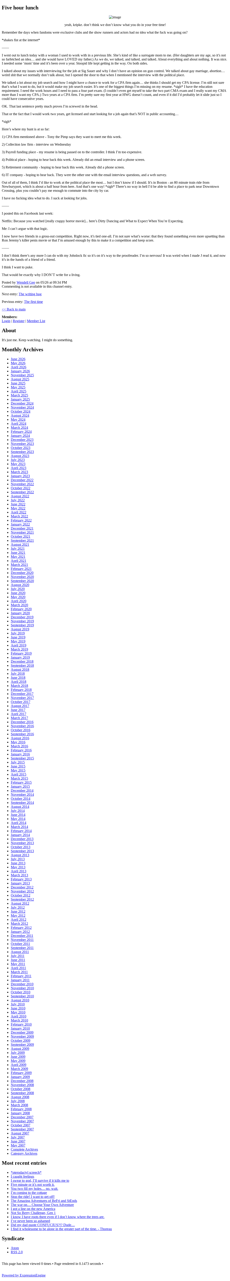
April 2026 (18, 367)
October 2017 (20, 702)
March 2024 (19, 427)
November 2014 (22, 794)
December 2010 (22, 984)
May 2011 (18, 964)
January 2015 (20, 786)
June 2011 (18, 960)
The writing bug (30, 294)
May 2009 (18, 1061)
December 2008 (22, 1081)
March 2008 (19, 1105)
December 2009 (22, 1032)
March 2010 (19, 1020)
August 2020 (20, 585)
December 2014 (22, 790)
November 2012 (22, 891)
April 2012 (18, 919)
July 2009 (18, 1053)
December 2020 (22, 573)
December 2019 (22, 617)
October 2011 (20, 944)
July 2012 (18, 907)
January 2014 (20, 835)
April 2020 (18, 601)
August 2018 (20, 669)
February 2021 (21, 569)
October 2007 (20, 1125)
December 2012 (22, 887)
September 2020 (22, 581)
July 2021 (18, 548)
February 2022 (21, 520)
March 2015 (19, 778)
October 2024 (20, 411)
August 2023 (20, 456)
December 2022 (22, 480)
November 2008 (22, 1085)
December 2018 (22, 661)
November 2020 (22, 577)
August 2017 (20, 706)
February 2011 (21, 976)
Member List (36, 321)
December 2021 (22, 528)
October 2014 (20, 798)
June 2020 (18, 593)
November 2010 (22, 988)
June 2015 (18, 766)
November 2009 (22, 1036)
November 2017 (22, 698)
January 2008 (20, 1113)
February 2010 (21, 1024)
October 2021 (20, 536)
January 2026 (20, 371)
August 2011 (20, 952)
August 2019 (20, 629)
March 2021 (19, 565)
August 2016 (20, 738)
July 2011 (17, 956)
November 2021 (22, 532)
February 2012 (21, 927)
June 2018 (18, 677)
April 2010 (18, 1016)
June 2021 (18, 552)
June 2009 (18, 1057)
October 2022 (20, 488)
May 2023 (18, 464)
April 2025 (18, 391)
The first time (33, 302)
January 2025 (20, 399)
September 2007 (22, 1129)
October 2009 (20, 1040)
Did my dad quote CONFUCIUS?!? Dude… (43, 1225)
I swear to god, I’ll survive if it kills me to (40, 1180)
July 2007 (18, 1137)
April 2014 (18, 823)
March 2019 (19, 649)
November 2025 (22, 375)
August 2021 (20, 544)
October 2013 (20, 847)
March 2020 (19, 605)
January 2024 (20, 436)
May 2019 (18, 641)
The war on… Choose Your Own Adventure (42, 1205)
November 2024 (22, 407)
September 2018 (22, 665)
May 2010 (18, 1012)
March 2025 (19, 395)
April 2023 (18, 468)
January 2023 (20, 476)
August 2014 (20, 807)
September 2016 (22, 734)
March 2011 (19, 972)
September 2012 (22, 899)
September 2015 (22, 758)
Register (18, 321)
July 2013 (18, 859)
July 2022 (18, 500)
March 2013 (19, 875)
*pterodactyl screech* (26, 1172)
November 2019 (22, 621)
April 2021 (18, 561)
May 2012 (18, 915)
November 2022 (22, 484)
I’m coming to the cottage (29, 1193)
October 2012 (20, 895)
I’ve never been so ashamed (30, 1221)
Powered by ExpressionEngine (24, 1275)
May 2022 (18, 508)
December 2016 (22, 722)
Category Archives (24, 1153)
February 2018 (21, 690)
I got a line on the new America (33, 1209)
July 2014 (18, 811)
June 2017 (18, 710)
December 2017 (22, 694)
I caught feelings (22, 1176)
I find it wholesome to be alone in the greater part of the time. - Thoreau (61, 1229)
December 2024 (22, 403)
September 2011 (22, 948)
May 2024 (18, 419)
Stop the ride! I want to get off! (33, 1197)
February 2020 (21, 609)
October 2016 (20, 730)
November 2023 (22, 444)
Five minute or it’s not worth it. (33, 1184)
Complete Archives (24, 1149)
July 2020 (18, 589)
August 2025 (20, 379)
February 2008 (21, 1109)
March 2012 (19, 923)
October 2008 (20, 1089)
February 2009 (21, 1073)
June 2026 (18, 359)
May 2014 (18, 819)
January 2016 (20, 754)
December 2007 (22, 1117)
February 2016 (21, 750)
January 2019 (20, 657)
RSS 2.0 (17, 1252)
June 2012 (18, 911)
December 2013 (22, 839)
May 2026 (18, 363)
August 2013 (20, 855)
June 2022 (18, 504)
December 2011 (22, 936)
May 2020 (18, 597)
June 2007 (18, 1141)
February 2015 (21, 782)
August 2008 (20, 1097)
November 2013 (22, 843)
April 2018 (18, 682)
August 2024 (20, 415)
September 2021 (22, 540)
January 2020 (20, 613)
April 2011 (18, 968)
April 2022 (18, 512)
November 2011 (22, 940)
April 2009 (18, 1065)
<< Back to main (14, 309)
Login (6, 321)
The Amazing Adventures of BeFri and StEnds (44, 1201)
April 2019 (18, 645)
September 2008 (22, 1093)
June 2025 (18, 383)
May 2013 (18, 867)
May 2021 (18, 557)
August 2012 (20, 903)
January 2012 (20, 932)
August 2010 (20, 1000)
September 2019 (22, 625)
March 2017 (19, 718)
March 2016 (19, 746)
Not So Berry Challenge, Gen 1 (33, 1213)
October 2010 (20, 992)
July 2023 (18, 460)
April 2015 (18, 774)
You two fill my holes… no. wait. (34, 1188)
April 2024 (18, 423)
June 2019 (18, 637)
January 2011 (20, 980)
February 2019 (21, 653)
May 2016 (18, 742)
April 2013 (18, 871)
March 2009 (19, 1069)
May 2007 (18, 1145)
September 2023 (22, 452)
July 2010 (18, 1004)
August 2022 (20, 496)
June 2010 (18, 1008)
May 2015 (18, 770)
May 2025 (18, 387)
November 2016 (22, 726)
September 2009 (22, 1044)
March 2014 (19, 827)
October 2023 (20, 448)
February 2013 (21, 879)
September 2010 (22, 996)
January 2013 (20, 883)
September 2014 (22, 802)
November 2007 (22, 1121)
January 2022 (20, 524)
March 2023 (19, 472)
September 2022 (22, 492)
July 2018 (18, 673)
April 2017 (18, 714)
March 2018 (19, 686)
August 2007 (20, 1133)
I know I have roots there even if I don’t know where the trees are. (57, 1217)
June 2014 (18, 815)
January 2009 (20, 1077)
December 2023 (22, 440)
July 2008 (18, 1101)
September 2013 (22, 851)
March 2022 (19, 516)
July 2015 (18, 762)
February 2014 (21, 831)
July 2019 (18, 633)
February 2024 (21, 431)
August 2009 (20, 1048)
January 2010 (20, 1028)
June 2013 (18, 863)
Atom (15, 1248)
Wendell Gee (26, 282)
